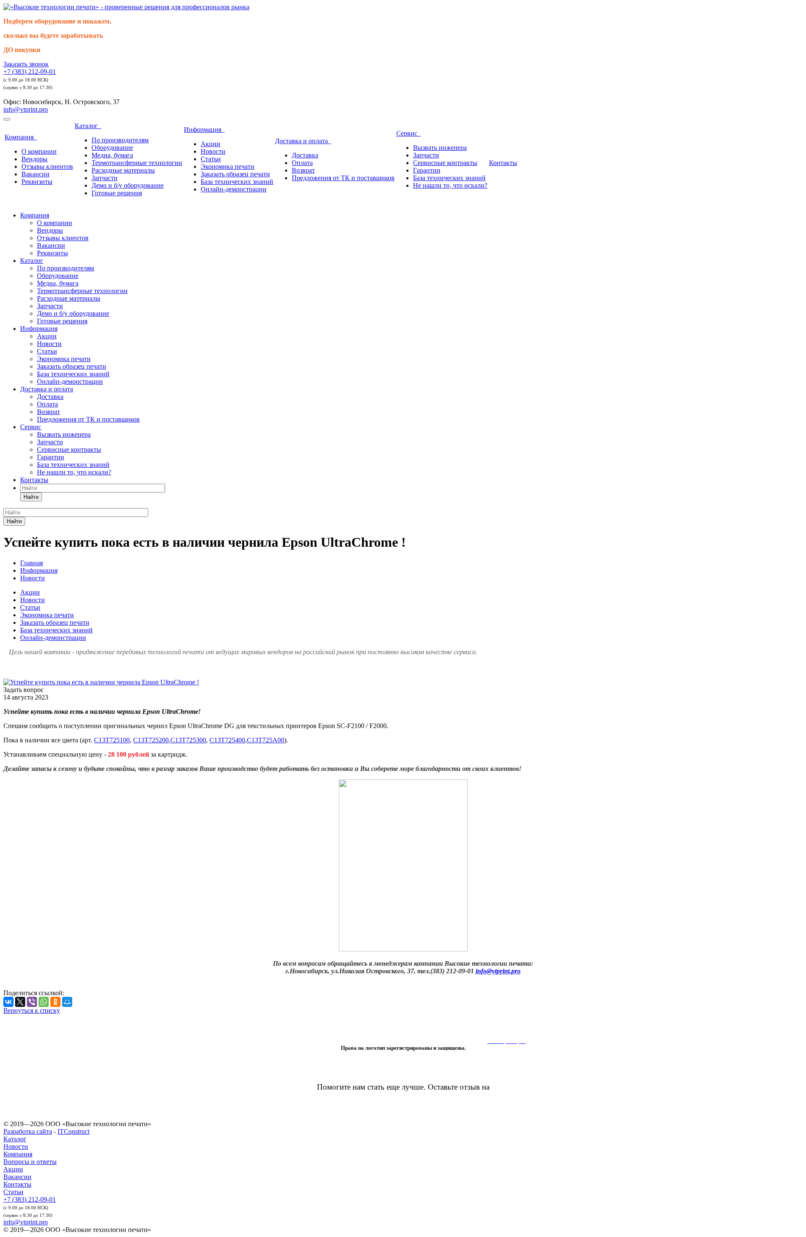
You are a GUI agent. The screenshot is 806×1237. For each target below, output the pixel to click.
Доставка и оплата (303, 140)
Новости (213, 151)
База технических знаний (237, 181)
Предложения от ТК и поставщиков (343, 177)
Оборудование (112, 147)
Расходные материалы (123, 170)
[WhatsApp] (44, 1002)
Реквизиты (36, 181)
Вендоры (34, 158)
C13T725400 (227, 740)
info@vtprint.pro (25, 109)
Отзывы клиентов (47, 166)
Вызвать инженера (440, 147)
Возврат (303, 170)
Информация (204, 129)
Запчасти (105, 177)
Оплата (302, 162)
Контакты (503, 162)
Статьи (211, 158)
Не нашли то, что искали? (450, 185)
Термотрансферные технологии (137, 162)
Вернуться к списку (31, 1010)
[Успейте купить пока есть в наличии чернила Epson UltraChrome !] (101, 682)
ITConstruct (73, 1131)
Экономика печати (227, 166)
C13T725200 (151, 740)
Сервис (408, 133)
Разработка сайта (27, 1131)
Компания (21, 137)
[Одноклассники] (55, 1002)
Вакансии (35, 174)
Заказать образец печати (235, 174)
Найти (31, 497)
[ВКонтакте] (8, 1002)
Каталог (88, 125)
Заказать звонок (26, 64)
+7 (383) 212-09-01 (29, 71)
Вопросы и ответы (30, 1161)
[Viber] (32, 1002)
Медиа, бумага (112, 155)
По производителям (120, 140)
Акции (210, 143)
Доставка (305, 155)
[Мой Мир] (67, 1002)
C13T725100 (112, 740)
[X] (20, 1002)
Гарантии (426, 170)
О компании (39, 151)
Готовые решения (117, 193)
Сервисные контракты (445, 162)
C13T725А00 (265, 740)
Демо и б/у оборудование (128, 185)
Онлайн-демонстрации (234, 189)
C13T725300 (188, 740)
